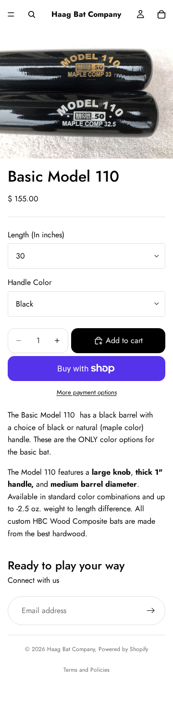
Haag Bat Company (71, 649)
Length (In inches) (36, 234)
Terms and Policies (86, 669)
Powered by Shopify (123, 649)
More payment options (87, 392)
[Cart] (161, 14)
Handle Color (29, 282)
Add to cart (124, 340)
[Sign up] (151, 610)
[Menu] (11, 14)
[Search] (31, 14)
